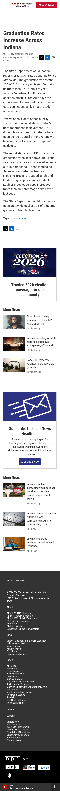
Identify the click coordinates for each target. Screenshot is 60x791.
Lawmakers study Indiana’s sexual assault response (40, 542)
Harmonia (12, 676)
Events (10, 709)
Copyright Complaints (16, 595)
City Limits (12, 651)
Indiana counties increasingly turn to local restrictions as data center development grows (41, 491)
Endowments (14, 737)
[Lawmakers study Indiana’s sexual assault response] (14, 544)
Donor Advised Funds (18, 735)
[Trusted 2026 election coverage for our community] (30, 262)
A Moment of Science (18, 684)
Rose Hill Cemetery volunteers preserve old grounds (40, 363)
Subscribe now (30, 461)
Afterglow (12, 668)
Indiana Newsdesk (16, 643)
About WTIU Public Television (22, 618)
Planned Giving (14, 740)
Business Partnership (18, 727)
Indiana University (38, 592)
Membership (13, 724)
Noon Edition (13, 646)
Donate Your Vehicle (17, 729)
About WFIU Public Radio (19, 613)
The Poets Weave (16, 695)
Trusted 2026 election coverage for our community (30, 289)
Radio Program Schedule (20, 616)
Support (11, 716)
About (10, 607)
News (9, 635)
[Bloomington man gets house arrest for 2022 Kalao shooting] (14, 322)
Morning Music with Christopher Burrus (27, 687)
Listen (10, 660)
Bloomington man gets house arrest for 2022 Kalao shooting (40, 320)
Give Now (48, 4)
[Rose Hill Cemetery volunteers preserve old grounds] (14, 365)
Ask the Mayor (14, 649)
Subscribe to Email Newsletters (23, 629)
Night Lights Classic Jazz (20, 692)
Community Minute (17, 654)
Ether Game (13, 671)
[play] (5, 787)
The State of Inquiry (17, 700)
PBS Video (12, 624)
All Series (11, 666)
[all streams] (55, 787)
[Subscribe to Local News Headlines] (30, 406)
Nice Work (12, 689)
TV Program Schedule (18, 621)
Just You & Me (14, 679)
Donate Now (13, 722)
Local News (20, 218)
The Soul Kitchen (15, 703)
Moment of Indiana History (20, 681)
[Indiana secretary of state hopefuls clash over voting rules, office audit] (14, 344)
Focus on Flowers (16, 674)
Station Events (14, 626)
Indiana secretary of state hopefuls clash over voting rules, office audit (41, 342)
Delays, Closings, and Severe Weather (26, 641)
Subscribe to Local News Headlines (30, 431)
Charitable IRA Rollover (19, 732)
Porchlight (12, 697)
